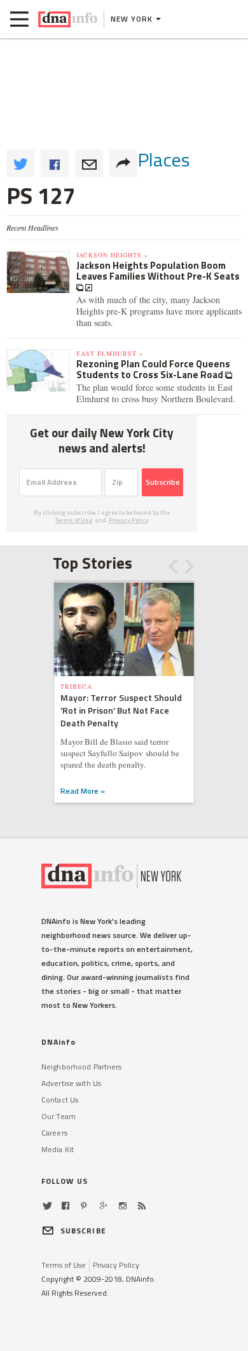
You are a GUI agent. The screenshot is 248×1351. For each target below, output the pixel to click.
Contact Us (59, 1100)
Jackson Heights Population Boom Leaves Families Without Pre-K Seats (158, 270)
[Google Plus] (103, 1206)
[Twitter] (47, 1206)
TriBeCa (76, 686)
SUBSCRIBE (83, 1231)
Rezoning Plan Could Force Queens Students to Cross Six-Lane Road (153, 369)
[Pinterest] (83, 1206)
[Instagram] (123, 1206)
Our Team (58, 1116)
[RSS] (142, 1206)
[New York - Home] (67, 19)
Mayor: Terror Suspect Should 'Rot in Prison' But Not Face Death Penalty (121, 710)
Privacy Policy (129, 520)
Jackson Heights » (112, 254)
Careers (54, 1133)
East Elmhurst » (109, 353)
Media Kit (57, 1149)
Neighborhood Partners (81, 1067)
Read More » (82, 790)
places (163, 159)
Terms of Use (73, 520)
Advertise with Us (71, 1083)
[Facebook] (65, 1206)
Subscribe (163, 482)
